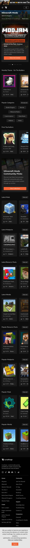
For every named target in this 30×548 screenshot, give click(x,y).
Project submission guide (6, 511)
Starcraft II (4, 492)
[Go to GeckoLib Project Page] (9, 407)
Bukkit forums (19, 495)
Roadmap (18, 492)
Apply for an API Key (7, 519)
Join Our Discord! (20, 481)
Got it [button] (15, 544)
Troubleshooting (20, 507)
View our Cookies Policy (15, 540)
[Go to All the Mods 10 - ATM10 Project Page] (9, 374)
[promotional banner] (15, 2)
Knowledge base (20, 505)
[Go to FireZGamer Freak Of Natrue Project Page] (9, 277)
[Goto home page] (6, 7)
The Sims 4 (4, 489)
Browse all (24, 103)
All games (4, 481)
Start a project (5, 507)
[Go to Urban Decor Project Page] (9, 85)
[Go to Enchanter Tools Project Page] (9, 212)
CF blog (18, 487)
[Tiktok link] (6, 472)
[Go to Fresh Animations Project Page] (9, 342)
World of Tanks (5, 501)
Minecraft (4, 484)
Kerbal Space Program (7, 495)
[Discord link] (12, 472)
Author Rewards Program (6, 516)
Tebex (17, 523)
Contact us (19, 510)
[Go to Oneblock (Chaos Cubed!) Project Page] (9, 439)
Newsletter (19, 489)
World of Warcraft (6, 487)
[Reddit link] (19, 472)
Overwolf (18, 517)
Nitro (17, 525)
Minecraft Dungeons (7, 498)
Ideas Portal (19, 484)
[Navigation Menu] (2, 7)
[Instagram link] (3, 472)
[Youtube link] (9, 472)
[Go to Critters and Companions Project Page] (9, 142)
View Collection (15, 58)
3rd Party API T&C (6, 522)
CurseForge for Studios (22, 520)
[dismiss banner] (27, 2)
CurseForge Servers (21, 498)
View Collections (15, 188)
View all (25, 197)
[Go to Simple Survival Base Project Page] (9, 309)
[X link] (15, 472)
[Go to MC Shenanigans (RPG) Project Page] (9, 245)
